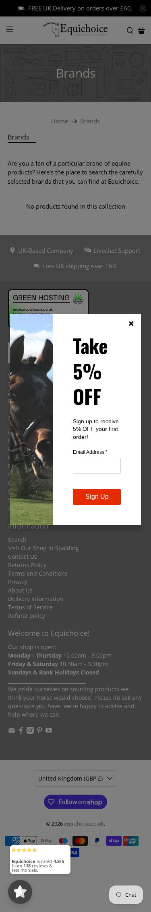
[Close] (131, 323)
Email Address (90, 452)
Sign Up (97, 496)
